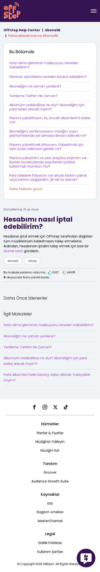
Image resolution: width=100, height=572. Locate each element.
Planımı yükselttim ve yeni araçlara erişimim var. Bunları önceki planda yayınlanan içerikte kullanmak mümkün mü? (48, 162)
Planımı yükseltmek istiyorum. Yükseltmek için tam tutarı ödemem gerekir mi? (46, 147)
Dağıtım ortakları (50, 512)
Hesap (32, 261)
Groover (50, 472)
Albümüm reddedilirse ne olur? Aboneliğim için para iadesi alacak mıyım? (46, 107)
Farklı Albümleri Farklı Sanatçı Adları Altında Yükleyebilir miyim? (46, 377)
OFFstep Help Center (21, 30)
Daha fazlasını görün (25, 189)
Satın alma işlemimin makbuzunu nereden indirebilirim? (43, 65)
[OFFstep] (12, 10)
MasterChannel (50, 521)
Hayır (71, 272)
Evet (56, 272)
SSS (50, 503)
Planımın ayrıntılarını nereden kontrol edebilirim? (48, 77)
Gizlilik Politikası (50, 543)
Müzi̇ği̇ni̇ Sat (50, 450)
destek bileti (13, 251)
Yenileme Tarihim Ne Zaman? (33, 96)
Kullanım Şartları (50, 551)
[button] (94, 11)
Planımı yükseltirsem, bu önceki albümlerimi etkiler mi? (50, 120)
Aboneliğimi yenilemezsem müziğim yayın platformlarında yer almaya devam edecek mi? (48, 133)
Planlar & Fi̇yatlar (50, 433)
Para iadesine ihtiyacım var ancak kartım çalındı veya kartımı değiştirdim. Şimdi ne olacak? (48, 177)
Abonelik (52, 30)
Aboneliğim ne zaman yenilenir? (35, 86)
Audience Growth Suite (50, 481)
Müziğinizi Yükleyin (50, 441)
